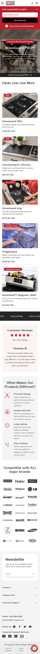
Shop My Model (20, 20)
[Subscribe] (33, 574)
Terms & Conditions (8, 649)
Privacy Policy (21, 649)
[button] (3, 3)
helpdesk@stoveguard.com (13, 620)
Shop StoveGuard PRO (19, 75)
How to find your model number (21, 26)
